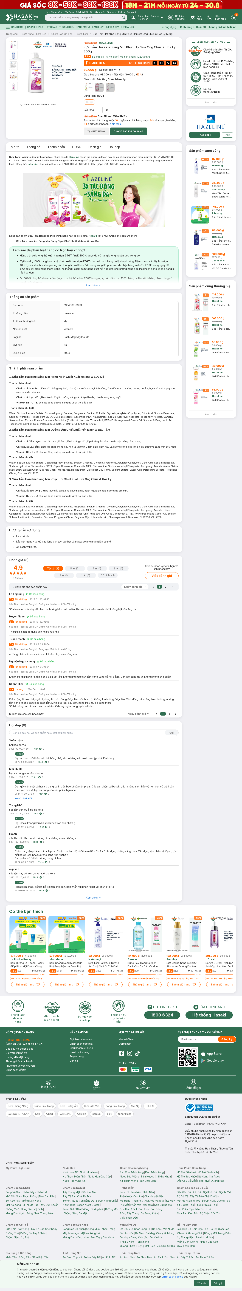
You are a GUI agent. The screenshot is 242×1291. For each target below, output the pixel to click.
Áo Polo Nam (127, 1257)
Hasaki (93, 235)
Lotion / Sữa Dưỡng (88, 1204)
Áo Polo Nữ (109, 1257)
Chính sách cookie (172, 1276)
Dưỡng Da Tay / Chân (33, 1233)
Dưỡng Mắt (97, 1209)
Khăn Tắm (11, 1257)
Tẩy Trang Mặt (71, 1192)
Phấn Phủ (137, 1200)
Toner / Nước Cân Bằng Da (78, 1200)
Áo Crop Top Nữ (72, 1257)
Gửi (171, 732)
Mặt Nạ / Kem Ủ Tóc (188, 1200)
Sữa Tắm (82, 33)
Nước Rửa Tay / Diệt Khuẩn (42, 1204)
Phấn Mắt (135, 1204)
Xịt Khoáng (69, 1204)
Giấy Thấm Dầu (129, 1217)
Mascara (148, 1204)
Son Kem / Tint (128, 1209)
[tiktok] (137, 1053)
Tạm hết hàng (96, 131)
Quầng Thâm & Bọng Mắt (134, 1245)
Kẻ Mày (170, 1200)
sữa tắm (33, 164)
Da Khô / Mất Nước (163, 1228)
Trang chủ (12, 33)
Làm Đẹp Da (184, 1228)
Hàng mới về (83, 27)
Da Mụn (139, 1233)
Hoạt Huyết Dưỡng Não (210, 1180)
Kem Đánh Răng (154, 1172)
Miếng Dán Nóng (31, 1200)
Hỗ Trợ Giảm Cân (219, 1228)
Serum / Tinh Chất (106, 1200)
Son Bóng (156, 1209)
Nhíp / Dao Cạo (209, 1241)
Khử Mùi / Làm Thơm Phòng (22, 1196)
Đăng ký (226, 1039)
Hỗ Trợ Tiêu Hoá (186, 1172)
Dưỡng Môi (111, 1209)
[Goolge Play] (212, 1060)
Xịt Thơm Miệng (129, 1180)
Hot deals (51, 27)
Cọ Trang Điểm (149, 1213)
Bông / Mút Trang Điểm (40, 1213)
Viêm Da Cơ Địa (166, 1245)
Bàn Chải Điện (148, 1180)
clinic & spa (112, 27)
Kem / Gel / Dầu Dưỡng (76, 1209)
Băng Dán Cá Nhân (74, 1228)
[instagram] (129, 1053)
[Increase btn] (115, 110)
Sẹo (153, 1245)
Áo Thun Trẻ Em (205, 1257)
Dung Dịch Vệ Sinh (32, 1209)
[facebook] (121, 1053)
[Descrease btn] (98, 110)
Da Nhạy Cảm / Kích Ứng (160, 1233)
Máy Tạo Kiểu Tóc (187, 1213)
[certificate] (210, 1107)
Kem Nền (136, 1192)
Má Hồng (125, 1200)
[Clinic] (48, 1084)
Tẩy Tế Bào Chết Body (44, 1228)
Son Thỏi (144, 1209)
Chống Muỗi (12, 1209)
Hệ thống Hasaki (209, 1015)
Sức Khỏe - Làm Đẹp (34, 33)
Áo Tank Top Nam (164, 1257)
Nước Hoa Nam (89, 1172)
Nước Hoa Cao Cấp (99, 1176)
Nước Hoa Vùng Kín (74, 1180)
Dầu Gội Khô (205, 1192)
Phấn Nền (148, 1192)
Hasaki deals (35, 27)
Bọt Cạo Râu (13, 1200)
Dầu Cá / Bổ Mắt (186, 1180)
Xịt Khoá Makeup (155, 1200)
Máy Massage (71, 1233)
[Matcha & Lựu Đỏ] (88, 87)
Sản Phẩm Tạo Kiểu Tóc (191, 1209)
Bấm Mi (200, 1237)
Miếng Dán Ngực (15, 1213)
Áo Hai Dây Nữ (92, 1257)
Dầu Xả (192, 1192)
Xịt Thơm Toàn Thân (74, 1176)
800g (89, 101)
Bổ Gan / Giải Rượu (209, 1176)
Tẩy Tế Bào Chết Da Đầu (204, 1196)
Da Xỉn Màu (156, 1237)
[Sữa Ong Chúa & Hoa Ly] (110, 87)
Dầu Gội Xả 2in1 (222, 1192)
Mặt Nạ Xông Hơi (15, 1204)
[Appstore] (212, 1053)
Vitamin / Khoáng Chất (190, 1233)
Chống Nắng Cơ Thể (17, 1237)
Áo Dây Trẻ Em (185, 1257)
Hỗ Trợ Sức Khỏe (187, 1176)
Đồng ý (218, 1283)
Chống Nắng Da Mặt (75, 1213)
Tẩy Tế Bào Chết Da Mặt (77, 1196)
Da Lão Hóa (127, 1233)
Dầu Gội (181, 1192)
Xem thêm (116, 123)
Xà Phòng (23, 1228)
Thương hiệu (66, 27)
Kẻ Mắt (125, 1204)
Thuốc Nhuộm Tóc (206, 1204)
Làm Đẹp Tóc (200, 1228)
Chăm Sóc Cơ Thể (61, 33)
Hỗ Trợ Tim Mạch (208, 1172)
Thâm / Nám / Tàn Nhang (134, 1241)
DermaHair (127, 27)
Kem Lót (124, 1192)
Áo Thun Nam (144, 1257)
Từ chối (201, 1283)
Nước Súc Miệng (129, 1176)
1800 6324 (162, 1015)
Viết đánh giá (161, 576)
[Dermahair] (96, 1084)
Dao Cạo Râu (47, 1196)
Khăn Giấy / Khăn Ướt (35, 1192)
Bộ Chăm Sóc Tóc (210, 1213)
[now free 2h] (90, 43)
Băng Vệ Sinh (13, 1192)
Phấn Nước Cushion (131, 1196)
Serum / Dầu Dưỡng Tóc (216, 1200)
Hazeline (106, 42)
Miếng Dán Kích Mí (187, 1241)
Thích (35, 748)
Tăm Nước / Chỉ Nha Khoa (156, 1176)
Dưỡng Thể (12, 1233)
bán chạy (98, 27)
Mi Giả (209, 1237)
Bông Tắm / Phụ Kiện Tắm (34, 1257)
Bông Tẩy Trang (129, 1213)
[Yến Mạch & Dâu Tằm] (99, 87)
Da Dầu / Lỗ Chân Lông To (135, 1228)
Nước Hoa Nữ (70, 1172)
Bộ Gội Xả (182, 1196)
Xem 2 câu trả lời (23, 798)
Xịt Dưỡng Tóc (185, 1204)
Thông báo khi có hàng (128, 131)
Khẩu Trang (108, 1228)
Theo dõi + (204, 134)
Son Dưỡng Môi (163, 1204)
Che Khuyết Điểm (154, 1196)
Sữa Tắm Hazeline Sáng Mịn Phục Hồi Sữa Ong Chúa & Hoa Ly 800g (133, 33)
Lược (209, 1209)
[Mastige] (193, 1084)
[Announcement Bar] (121, 4)
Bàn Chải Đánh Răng (132, 1172)
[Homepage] (22, 17)
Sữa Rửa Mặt (88, 1192)
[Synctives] (143, 1084)
